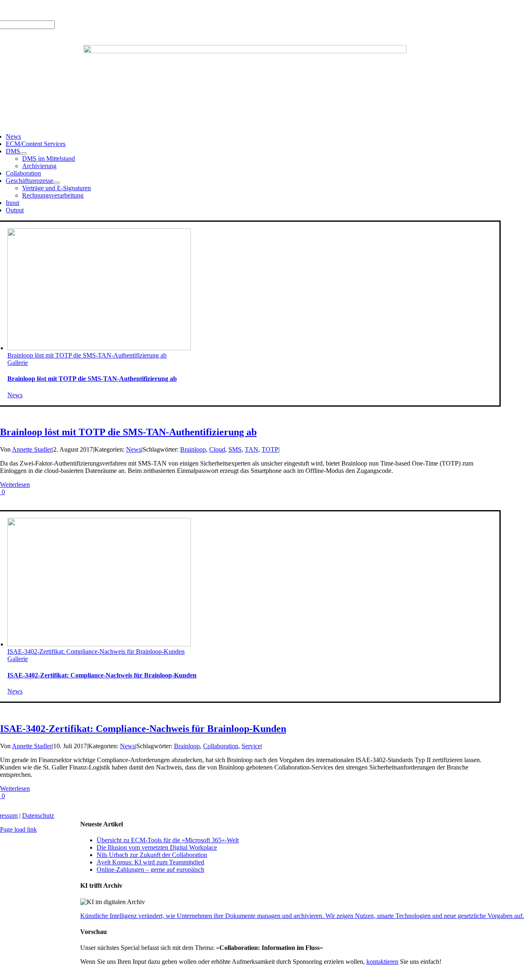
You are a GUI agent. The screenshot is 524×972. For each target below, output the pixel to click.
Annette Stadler (32, 449)
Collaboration (220, 745)
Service (251, 745)
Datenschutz (38, 815)
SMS (235, 449)
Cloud (217, 449)
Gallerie (17, 362)
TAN (251, 449)
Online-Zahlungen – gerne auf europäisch (150, 869)
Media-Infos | (36, 10)
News (15, 395)
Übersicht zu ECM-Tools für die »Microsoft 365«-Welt (168, 840)
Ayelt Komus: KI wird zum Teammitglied (150, 862)
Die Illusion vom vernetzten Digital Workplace (157, 847)
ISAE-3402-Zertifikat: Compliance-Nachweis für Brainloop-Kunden (96, 651)
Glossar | (66, 10)
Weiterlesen (15, 484)
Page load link (18, 829)
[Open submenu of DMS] (23, 153)
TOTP (270, 449)
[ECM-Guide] (245, 50)
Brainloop (193, 449)
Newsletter (117, 10)
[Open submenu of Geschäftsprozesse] (56, 183)
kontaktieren (382, 961)
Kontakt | (90, 10)
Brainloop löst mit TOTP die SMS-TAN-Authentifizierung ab (87, 355)
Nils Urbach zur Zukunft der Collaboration (152, 854)
